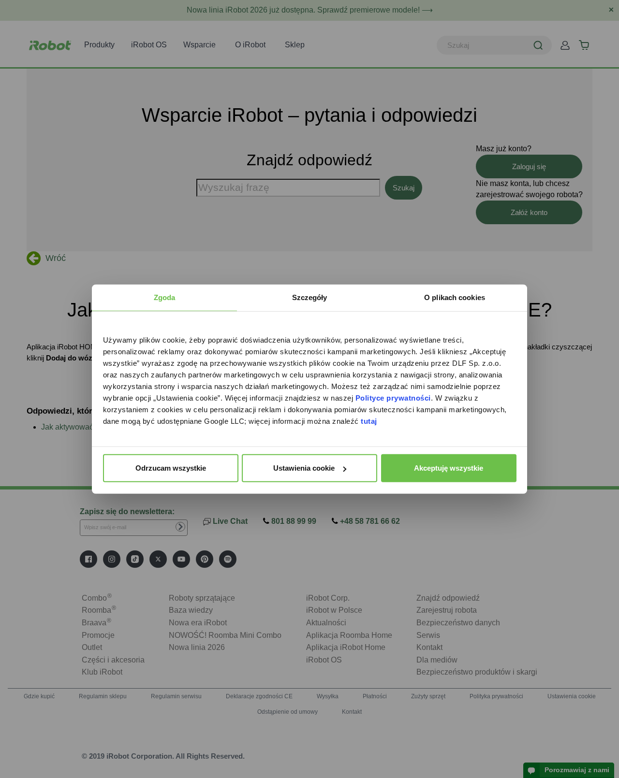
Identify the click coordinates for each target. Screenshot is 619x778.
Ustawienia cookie (304, 468)
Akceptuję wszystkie (448, 468)
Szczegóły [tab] (309, 297)
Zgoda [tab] (165, 297)
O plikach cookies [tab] (454, 297)
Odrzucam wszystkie (170, 468)
